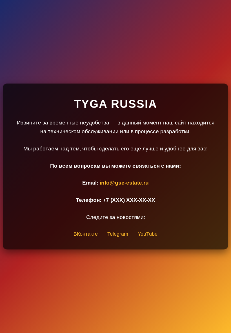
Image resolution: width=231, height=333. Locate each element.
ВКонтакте (86, 234)
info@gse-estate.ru (124, 183)
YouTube (147, 234)
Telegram (117, 234)
